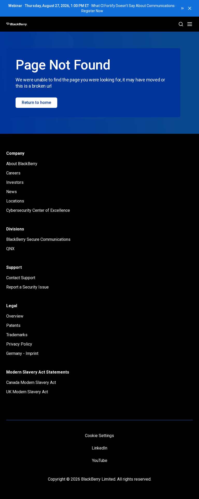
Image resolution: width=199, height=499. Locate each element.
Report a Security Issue (27, 287)
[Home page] (36, 24)
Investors (15, 182)
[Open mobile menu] (190, 24)
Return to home (36, 102)
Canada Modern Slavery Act (31, 382)
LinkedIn (99, 448)
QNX (10, 248)
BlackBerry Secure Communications (38, 239)
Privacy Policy (19, 344)
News (11, 191)
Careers (13, 173)
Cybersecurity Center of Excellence (38, 210)
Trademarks (16, 334)
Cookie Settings (99, 435)
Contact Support (20, 277)
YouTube (99, 460)
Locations (15, 201)
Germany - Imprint (22, 353)
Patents (13, 325)
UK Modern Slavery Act (27, 391)
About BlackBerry (21, 163)
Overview (14, 316)
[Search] (180, 24)
